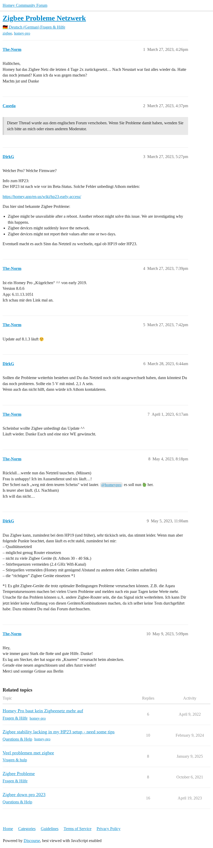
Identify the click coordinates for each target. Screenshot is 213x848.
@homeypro (111, 485)
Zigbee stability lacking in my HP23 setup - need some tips (59, 731)
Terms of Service (77, 828)
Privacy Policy (109, 828)
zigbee (7, 33)
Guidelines (49, 828)
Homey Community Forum (25, 5)
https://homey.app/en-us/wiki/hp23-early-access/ (42, 196)
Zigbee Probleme (19, 773)
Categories (27, 828)
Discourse (32, 840)
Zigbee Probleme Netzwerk (44, 18)
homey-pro (22, 33)
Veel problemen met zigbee (28, 752)
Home (8, 828)
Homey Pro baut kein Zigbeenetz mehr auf (43, 710)
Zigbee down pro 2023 (24, 794)
